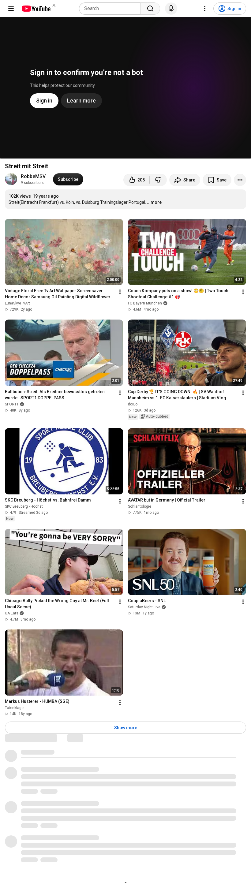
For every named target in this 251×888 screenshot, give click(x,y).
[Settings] (204, 8)
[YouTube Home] (36, 8)
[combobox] (111, 8)
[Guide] (11, 8)
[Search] (150, 8)
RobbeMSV (33, 176)
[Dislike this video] (158, 180)
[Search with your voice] (171, 8)
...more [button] (154, 202)
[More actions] (240, 180)
